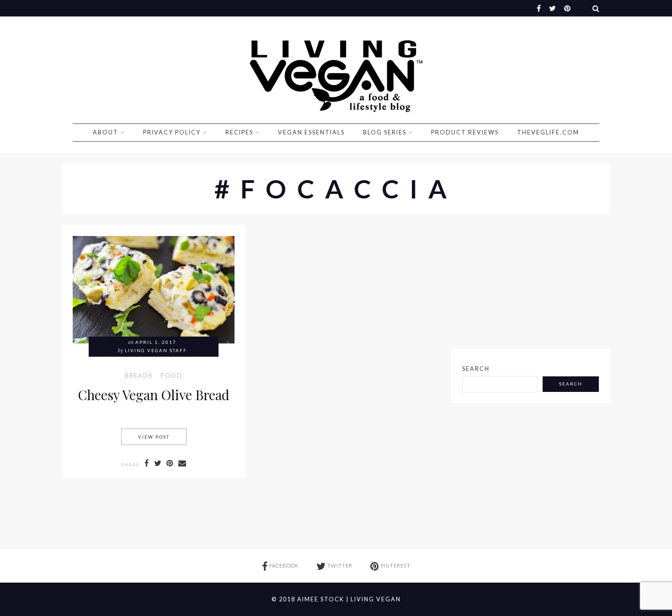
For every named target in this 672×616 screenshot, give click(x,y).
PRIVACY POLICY (172, 132)
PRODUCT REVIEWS (465, 132)
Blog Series (384, 132)
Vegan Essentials (311, 132)
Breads (138, 376)
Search (476, 368)
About (105, 132)
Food (171, 376)
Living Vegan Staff (156, 350)
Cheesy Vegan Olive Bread (153, 394)
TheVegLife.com (548, 132)
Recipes (239, 132)
